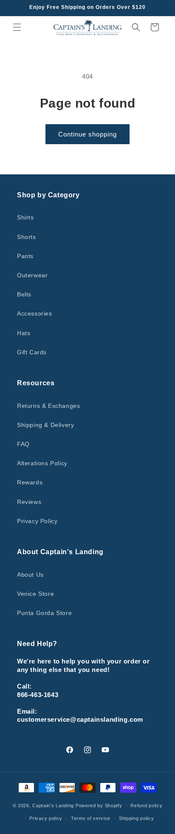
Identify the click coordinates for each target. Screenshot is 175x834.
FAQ (23, 444)
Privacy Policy (37, 521)
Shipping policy (136, 818)
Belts (24, 294)
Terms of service (90, 818)
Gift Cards (32, 352)
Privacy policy (45, 818)
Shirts (25, 217)
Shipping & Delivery (45, 424)
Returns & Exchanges (48, 405)
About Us (30, 574)
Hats (23, 333)
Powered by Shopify (99, 805)
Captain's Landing (53, 805)
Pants (25, 256)
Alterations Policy (42, 463)
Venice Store (35, 593)
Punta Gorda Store (44, 612)
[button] (17, 27)
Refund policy (146, 805)
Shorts (26, 236)
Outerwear (32, 275)
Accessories (34, 313)
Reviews (29, 501)
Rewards (29, 482)
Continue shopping (87, 134)
